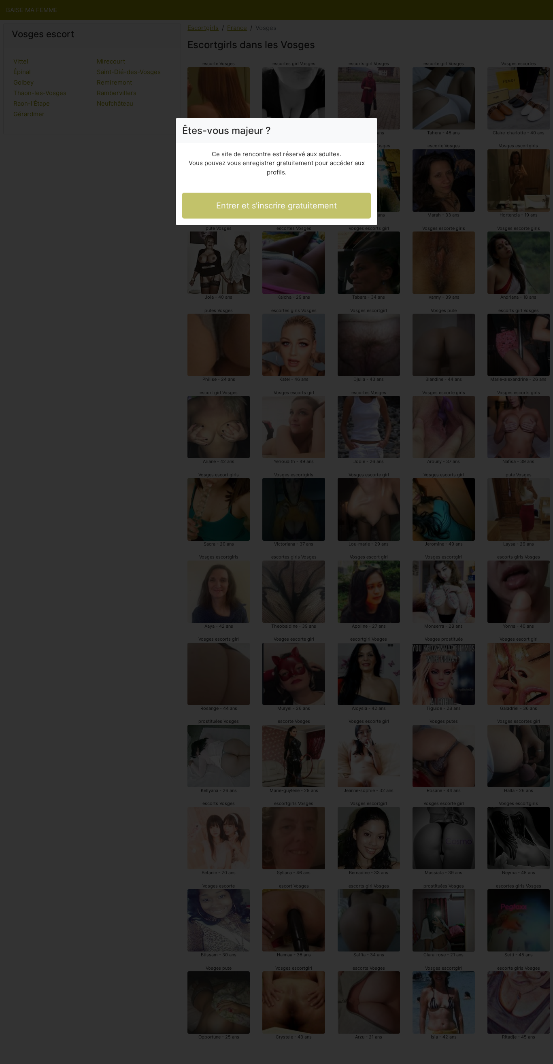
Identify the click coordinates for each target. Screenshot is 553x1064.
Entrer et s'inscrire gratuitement (276, 205)
